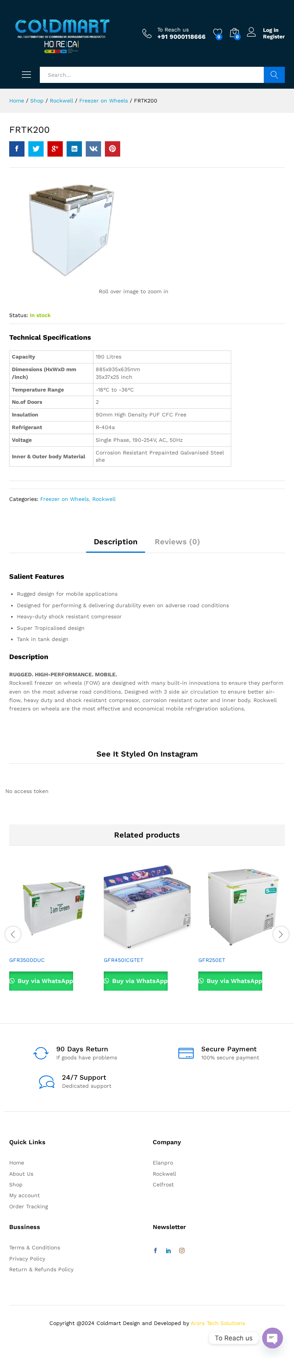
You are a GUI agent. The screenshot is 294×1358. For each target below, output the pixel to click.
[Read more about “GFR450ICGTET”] (128, 947)
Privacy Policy (27, 1259)
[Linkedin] (168, 1251)
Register (274, 36)
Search (274, 75)
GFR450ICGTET (123, 960)
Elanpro (163, 1163)
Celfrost (163, 1184)
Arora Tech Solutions (218, 1323)
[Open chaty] (272, 1338)
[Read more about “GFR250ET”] (223, 947)
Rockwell (104, 499)
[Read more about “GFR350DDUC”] (34, 947)
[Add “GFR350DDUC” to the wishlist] (69, 947)
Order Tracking (28, 1206)
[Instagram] (182, 1251)
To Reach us (173, 29)
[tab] (115, 545)
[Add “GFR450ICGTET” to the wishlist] (163, 947)
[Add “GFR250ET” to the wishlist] (258, 947)
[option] (52, 933)
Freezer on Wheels (64, 499)
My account (24, 1195)
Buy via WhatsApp (44, 981)
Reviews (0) (177, 541)
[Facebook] (155, 1251)
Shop (16, 1184)
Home (16, 1163)
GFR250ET (211, 960)
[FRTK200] (16, 149)
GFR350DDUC (27, 960)
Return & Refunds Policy (41, 1269)
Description (115, 541)
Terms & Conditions (34, 1247)
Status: (18, 315)
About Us (21, 1174)
